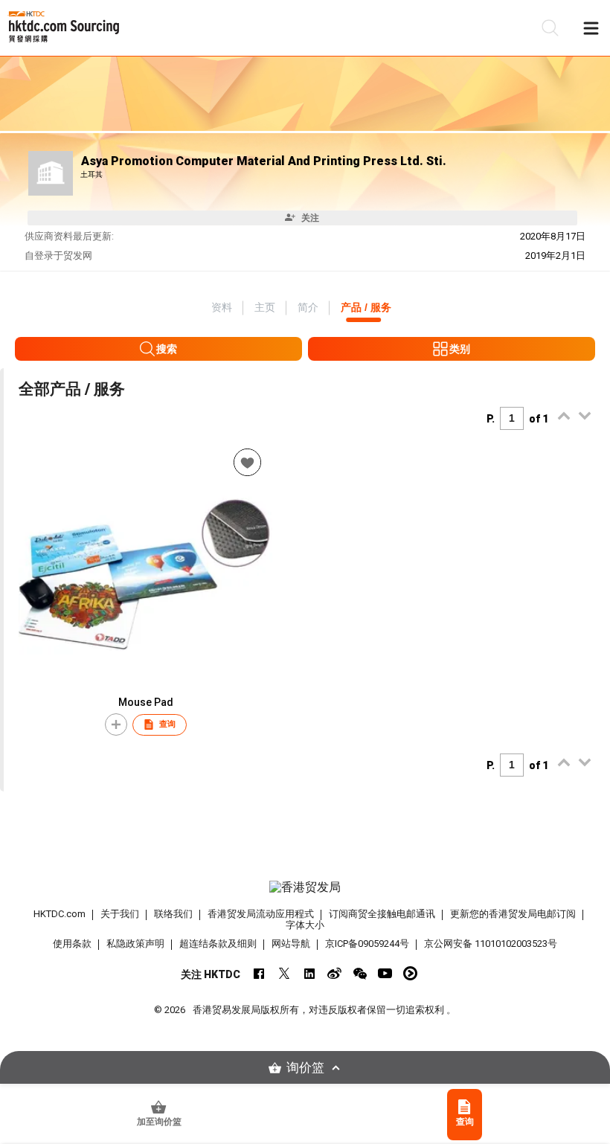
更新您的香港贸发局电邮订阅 (513, 913)
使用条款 (72, 943)
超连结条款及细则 (218, 943)
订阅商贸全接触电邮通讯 (382, 913)
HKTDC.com (59, 913)
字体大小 (305, 925)
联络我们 (173, 913)
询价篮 (305, 1068)
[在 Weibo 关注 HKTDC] (334, 973)
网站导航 (291, 943)
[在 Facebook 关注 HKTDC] (258, 973)
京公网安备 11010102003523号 (490, 943)
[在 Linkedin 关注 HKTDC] (309, 973)
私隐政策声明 (135, 943)
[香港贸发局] (305, 887)
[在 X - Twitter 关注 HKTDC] (284, 973)
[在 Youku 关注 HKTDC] (410, 973)
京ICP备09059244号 (367, 943)
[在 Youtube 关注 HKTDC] (385, 973)
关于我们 (119, 913)
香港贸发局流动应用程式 (261, 913)
